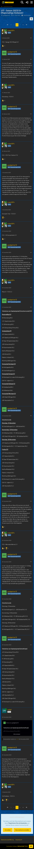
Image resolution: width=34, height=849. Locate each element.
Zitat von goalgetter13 (12, 723)
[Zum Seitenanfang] (31, 846)
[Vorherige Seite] (7, 24)
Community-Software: (17, 846)
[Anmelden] (27, 2)
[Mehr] (31, 38)
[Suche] (22, 2)
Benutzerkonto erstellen (22, 830)
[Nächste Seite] (26, 24)
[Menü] (31, 2)
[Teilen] (31, 18)
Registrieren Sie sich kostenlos (17, 823)
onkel (17, 739)
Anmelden (8, 830)
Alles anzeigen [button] (16, 734)
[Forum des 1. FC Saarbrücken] (8, 2)
